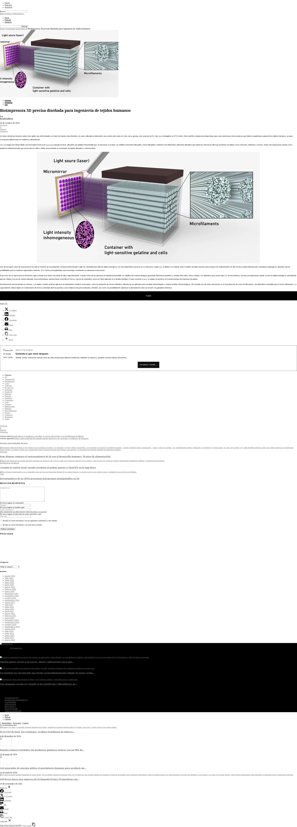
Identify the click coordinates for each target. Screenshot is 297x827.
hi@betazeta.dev (16, 648)
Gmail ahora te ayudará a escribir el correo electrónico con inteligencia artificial (48, 436)
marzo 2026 (10, 587)
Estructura (8, 390)
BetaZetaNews (6, 119)
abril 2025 (9, 611)
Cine (2, 474)
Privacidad (17, 723)
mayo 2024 (9, 636)
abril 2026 (9, 585)
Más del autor (22, 443)
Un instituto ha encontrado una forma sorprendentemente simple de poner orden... (47, 673)
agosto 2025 (10, 602)
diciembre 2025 (11, 594)
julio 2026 (9, 578)
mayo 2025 (9, 609)
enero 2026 (10, 591)
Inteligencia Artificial (9, 463)
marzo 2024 (10, 640)
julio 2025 (9, 605)
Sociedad (10, 702)
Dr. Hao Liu (9, 388)
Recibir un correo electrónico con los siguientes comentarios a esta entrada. (30, 521)
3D (6, 377)
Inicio (7, 3)
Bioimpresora (10, 381)
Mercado (10, 707)
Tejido (7, 419)
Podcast (8, 5)
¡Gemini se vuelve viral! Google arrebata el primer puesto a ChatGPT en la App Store (48, 467)
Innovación (11, 709)
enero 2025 (10, 618)
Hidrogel (8, 394)
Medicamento (10, 407)
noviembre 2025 (12, 596)
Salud (6, 105)
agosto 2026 (10, 576)
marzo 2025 (10, 613)
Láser (7, 402)
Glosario (8, 7)
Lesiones (8, 404)
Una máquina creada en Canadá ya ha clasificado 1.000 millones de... (38, 684)
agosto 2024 (10, 629)
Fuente (148, 296)
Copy (26, 826)
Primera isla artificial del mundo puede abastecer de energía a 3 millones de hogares (50, 438)
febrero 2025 (10, 616)
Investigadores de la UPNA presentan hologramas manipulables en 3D (39, 478)
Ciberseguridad (13, 711)
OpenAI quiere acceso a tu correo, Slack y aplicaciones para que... (37, 662)
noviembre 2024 (12, 622)
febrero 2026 (10, 589)
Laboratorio (9, 400)
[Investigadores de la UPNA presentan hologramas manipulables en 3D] (68, 472)
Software (10, 704)
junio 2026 (9, 580)
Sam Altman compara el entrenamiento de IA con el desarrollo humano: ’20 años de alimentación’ (55, 456)
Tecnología (10, 29)
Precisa (7, 413)
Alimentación (10, 379)
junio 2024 (9, 633)
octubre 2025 (10, 598)
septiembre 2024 (12, 627)
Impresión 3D (21, 29)
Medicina (8, 409)
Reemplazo (9, 417)
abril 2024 (9, 638)
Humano (8, 396)
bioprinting (50, 145)
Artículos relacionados (8, 443)
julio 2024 (9, 631)
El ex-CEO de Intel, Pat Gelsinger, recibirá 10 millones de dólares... (37, 732)
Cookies (25, 723)
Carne (7, 383)
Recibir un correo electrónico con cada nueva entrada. (22, 525)
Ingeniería (8, 398)
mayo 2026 (9, 583)
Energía (3, 452)
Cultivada (8, 386)
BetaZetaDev (7, 723)
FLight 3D (8, 392)
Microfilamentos (11, 411)
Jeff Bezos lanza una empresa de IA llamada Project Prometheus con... (39, 779)
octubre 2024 (10, 624)
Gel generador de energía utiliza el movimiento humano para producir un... (43, 768)
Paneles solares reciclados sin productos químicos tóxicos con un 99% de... (42, 750)
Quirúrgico (9, 415)
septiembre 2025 (12, 600)
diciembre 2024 (11, 620)
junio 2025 (9, 607)
